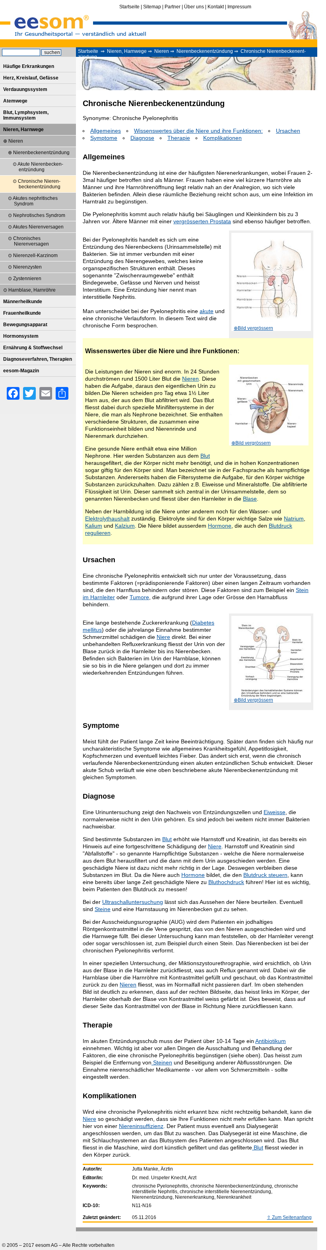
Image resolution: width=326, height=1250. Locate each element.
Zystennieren (27, 278)
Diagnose (142, 138)
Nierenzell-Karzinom (35, 255)
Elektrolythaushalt (107, 518)
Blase (250, 498)
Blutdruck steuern (265, 875)
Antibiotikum (270, 1041)
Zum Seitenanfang (292, 1217)
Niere (163, 637)
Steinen (161, 1062)
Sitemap (152, 7)
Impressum (239, 7)
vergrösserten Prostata (202, 221)
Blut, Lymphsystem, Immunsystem (26, 115)
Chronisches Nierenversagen (31, 241)
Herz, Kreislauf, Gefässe (30, 78)
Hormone (219, 525)
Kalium (93, 525)
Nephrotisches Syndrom (39, 215)
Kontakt (216, 7)
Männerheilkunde (22, 301)
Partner (172, 7)
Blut (205, 456)
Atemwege (15, 101)
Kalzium (125, 525)
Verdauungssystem (25, 89)
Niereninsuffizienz (141, 1126)
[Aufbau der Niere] (269, 405)
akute (206, 311)
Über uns (194, 7)
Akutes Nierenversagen (38, 227)
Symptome (103, 138)
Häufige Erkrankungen (28, 66)
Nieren (161, 51)
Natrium (294, 518)
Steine (103, 909)
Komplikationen (222, 138)
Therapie (178, 138)
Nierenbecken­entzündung (205, 51)
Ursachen (288, 131)
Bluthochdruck (226, 882)
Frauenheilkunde (22, 313)
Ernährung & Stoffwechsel (32, 347)
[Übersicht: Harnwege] (271, 282)
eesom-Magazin (21, 370)
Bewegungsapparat (25, 324)
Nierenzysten (27, 267)
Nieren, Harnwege (127, 51)
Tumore (139, 597)
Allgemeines (105, 131)
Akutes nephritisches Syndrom (35, 201)
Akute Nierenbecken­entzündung (40, 166)
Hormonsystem (21, 336)
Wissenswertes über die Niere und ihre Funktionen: (198, 131)
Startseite (129, 7)
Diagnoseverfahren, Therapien (37, 359)
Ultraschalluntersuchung (132, 902)
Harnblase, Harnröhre (32, 290)
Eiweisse (274, 812)
